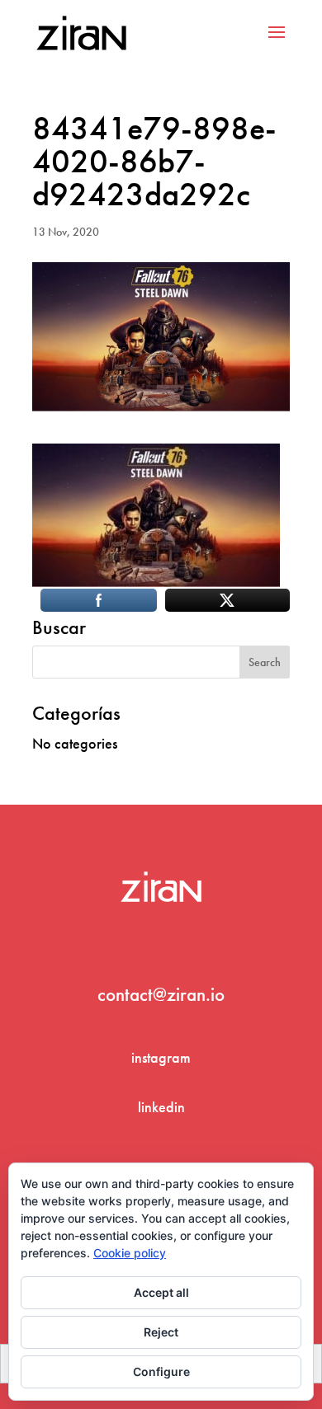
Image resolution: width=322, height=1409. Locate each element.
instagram (161, 1057)
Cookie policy (129, 1253)
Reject (161, 1332)
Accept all (161, 1292)
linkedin (161, 1106)
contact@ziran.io (161, 994)
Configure (161, 1371)
